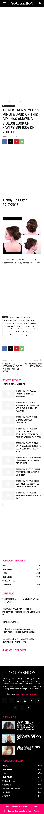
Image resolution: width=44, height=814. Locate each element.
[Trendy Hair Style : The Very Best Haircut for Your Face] (8, 495)
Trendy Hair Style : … (10, 622)
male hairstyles (31, 329)
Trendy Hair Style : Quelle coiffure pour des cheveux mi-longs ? (28, 472)
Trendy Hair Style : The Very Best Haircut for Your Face (28, 496)
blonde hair (27, 317)
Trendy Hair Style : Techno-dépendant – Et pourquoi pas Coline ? (28, 460)
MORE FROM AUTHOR (14, 384)
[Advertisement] (22, 30)
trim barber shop (21, 335)
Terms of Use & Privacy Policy (21, 807)
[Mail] (31, 700)
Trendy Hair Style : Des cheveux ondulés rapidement (26, 420)
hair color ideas (9, 323)
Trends (11, 102)
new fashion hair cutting (21, 332)
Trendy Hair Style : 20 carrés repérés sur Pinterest (26, 394)
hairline (6, 329)
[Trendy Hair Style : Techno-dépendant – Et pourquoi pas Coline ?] (8, 460)
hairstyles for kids (17, 329)
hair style (19, 326)
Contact (6, 807)
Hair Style (19, 102)
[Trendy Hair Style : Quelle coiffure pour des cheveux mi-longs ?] (8, 472)
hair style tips (29, 326)
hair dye (33, 323)
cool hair (22, 320)
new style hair (8, 335)
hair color (31, 320)
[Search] (40, 3)
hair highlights (8, 326)
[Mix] (37, 700)
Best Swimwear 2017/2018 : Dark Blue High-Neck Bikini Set (29, 737)
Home (4, 102)
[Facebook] (4, 141)
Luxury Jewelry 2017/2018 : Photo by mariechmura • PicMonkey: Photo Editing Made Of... (21, 612)
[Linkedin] (24, 700)
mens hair (7, 332)
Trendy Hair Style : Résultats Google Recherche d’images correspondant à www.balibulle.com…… (26, 726)
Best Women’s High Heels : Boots (33, 365)
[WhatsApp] (21, 141)
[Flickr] (11, 700)
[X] (10, 141)
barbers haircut (15, 317)
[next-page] (7, 504)
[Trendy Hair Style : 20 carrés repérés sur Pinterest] (8, 394)
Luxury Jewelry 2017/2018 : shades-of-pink (29, 748)
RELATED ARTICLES (12, 380)
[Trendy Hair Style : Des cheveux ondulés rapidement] (8, 420)
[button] (4, 3)
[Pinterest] (16, 141)
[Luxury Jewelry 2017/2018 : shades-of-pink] (8, 750)
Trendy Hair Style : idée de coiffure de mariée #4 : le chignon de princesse (28, 484)
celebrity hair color (10, 320)
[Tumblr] (22, 707)
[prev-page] (4, 504)
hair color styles (22, 323)
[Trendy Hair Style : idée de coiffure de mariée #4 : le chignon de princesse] (8, 484)
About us (37, 807)
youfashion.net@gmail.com (27, 694)
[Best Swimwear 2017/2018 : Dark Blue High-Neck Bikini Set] (8, 738)
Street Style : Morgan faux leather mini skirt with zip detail (12, 368)
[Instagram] (18, 700)
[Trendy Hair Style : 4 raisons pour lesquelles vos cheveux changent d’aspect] (8, 405)
